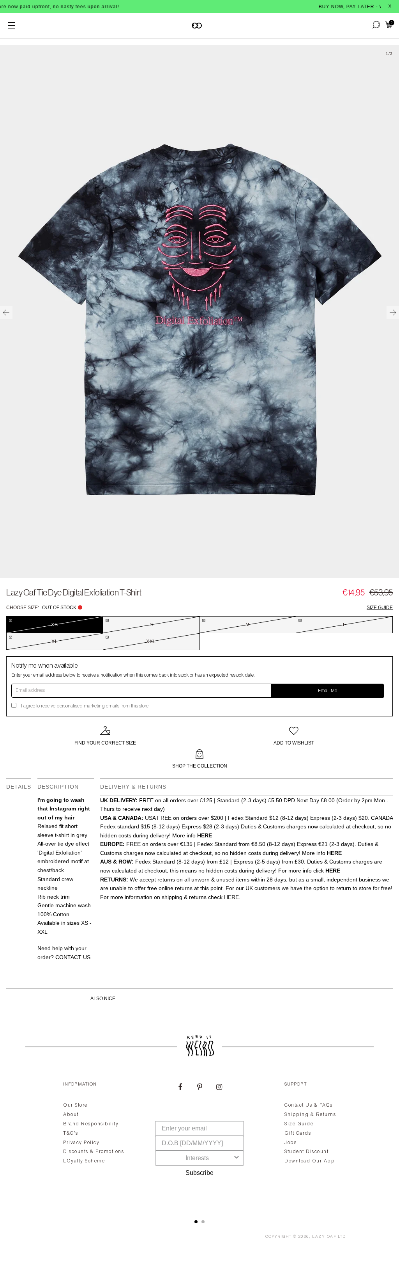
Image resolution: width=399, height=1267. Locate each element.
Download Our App (309, 1161)
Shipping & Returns (310, 1114)
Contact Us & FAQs (308, 1105)
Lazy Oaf (324, 1237)
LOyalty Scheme (84, 1161)
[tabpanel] (199, 1141)
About (71, 1114)
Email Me (327, 691)
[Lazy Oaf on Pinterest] (199, 1088)
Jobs (290, 1143)
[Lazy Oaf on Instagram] (219, 1088)
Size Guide (380, 607)
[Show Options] (236, 1158)
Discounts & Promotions (93, 1152)
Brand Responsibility (90, 1124)
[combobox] (197, 1158)
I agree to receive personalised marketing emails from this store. (85, 706)
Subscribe (199, 1172)
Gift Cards (297, 1133)
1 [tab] (196, 1221)
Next (393, 312)
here (231, 897)
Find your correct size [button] (105, 743)
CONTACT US (72, 957)
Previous (6, 312)
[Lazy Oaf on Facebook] (180, 1088)
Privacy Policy (81, 1143)
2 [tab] (203, 1221)
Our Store (75, 1105)
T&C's (70, 1133)
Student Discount (306, 1152)
